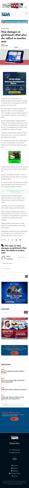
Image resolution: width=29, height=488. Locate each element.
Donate (14, 353)
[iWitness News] (14, 437)
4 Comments (4, 374)
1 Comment (4, 384)
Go (26, 312)
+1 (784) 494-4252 (15, 450)
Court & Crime (5, 28)
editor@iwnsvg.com (15, 452)
